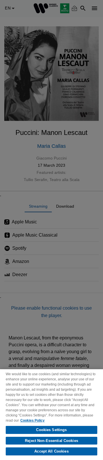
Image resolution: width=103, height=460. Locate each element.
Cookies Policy (32, 420)
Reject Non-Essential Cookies (51, 441)
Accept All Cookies (51, 451)
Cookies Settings (51, 430)
